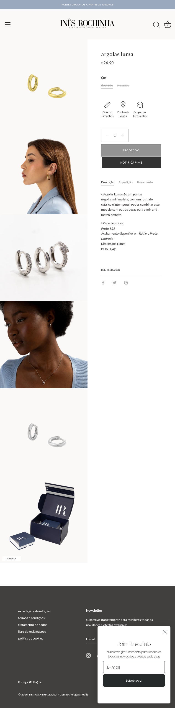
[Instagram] (88, 655)
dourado (107, 85)
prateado (123, 85)
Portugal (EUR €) (28, 682)
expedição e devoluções (34, 611)
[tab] (110, 182)
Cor (103, 78)
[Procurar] (156, 25)
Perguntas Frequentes (140, 114)
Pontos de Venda (123, 114)
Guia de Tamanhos (107, 114)
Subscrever (134, 680)
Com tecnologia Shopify (74, 694)
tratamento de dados (32, 625)
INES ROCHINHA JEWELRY (43, 694)
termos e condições (31, 618)
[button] (131, 163)
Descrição (107, 182)
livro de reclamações (32, 632)
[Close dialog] (165, 632)
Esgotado (131, 150)
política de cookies (30, 638)
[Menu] (8, 24)
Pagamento (145, 182)
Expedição (126, 182)
